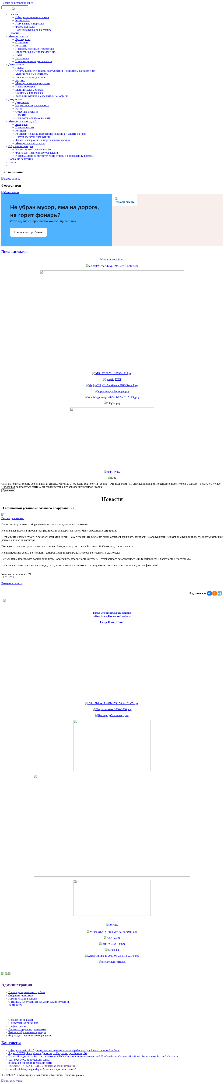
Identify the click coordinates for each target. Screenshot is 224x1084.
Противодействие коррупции (33, 136)
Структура (21, 42)
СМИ (18, 55)
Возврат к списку (11, 583)
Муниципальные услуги (30, 143)
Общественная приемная (23, 1022)
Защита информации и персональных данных (42, 140)
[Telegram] (220, 593)
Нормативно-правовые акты (32, 105)
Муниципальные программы (32, 83)
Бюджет (20, 80)
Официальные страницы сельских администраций (38, 1001)
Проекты (20, 114)
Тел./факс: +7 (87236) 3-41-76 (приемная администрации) (42, 1065)
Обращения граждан (20, 146)
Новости (13, 32)
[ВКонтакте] (209, 593)
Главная (13, 14)
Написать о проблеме (28, 232)
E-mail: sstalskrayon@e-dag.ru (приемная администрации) (42, 1069)
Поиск (12, 162)
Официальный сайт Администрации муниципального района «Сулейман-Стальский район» (64, 1050)
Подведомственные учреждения (34, 48)
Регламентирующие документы (27, 1029)
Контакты (21, 45)
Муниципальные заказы (29, 89)
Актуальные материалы (29, 23)
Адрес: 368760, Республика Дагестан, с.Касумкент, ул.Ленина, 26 (47, 1053)
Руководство (22, 39)
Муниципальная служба (22, 121)
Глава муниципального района (26, 992)
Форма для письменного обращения (36, 152)
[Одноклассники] (214, 593)
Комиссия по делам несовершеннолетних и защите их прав (50, 133)
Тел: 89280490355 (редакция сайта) (29, 1059)
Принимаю (8, 490)
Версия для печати (12, 518)
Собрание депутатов (20, 158)
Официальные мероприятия (32, 17)
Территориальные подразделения (35, 51)
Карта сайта (22, 20)
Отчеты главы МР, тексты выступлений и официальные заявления (55, 70)
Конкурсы (21, 124)
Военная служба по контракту (33, 29)
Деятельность (16, 64)
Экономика (22, 58)
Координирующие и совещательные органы (41, 95)
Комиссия (21, 130)
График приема (17, 1026)
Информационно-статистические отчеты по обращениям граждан (54, 155)
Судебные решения (26, 111)
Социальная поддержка (29, 92)
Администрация (16, 985)
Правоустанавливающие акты (33, 117)
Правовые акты (24, 127)
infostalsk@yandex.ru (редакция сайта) (30, 1062)
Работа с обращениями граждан (27, 1032)
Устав (18, 108)
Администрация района (22, 998)
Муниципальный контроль (31, 73)
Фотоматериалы (25, 26)
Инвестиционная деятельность (33, 61)
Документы (15, 99)
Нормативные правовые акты (33, 149)
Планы (19, 67)
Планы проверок (25, 86)
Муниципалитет (18, 36)
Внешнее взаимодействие (30, 77)
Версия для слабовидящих (17, 2)
